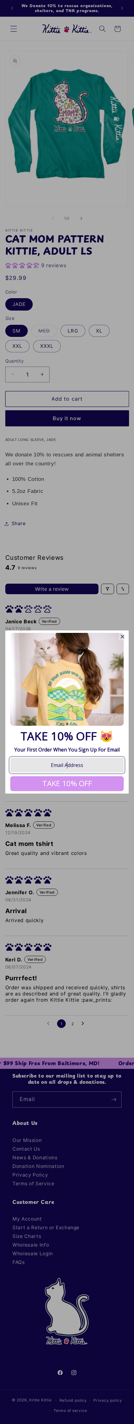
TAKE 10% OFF (67, 783)
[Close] (122, 636)
